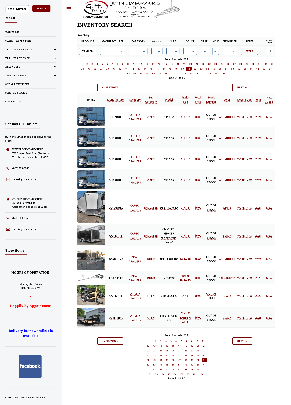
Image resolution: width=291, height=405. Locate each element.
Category (135, 99)
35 (88, 68)
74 (184, 73)
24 (215, 63)
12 (140, 63)
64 (270, 68)
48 (170, 68)
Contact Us (13, 101)
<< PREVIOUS (110, 87)
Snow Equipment (17, 84)
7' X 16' (185, 207)
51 (189, 68)
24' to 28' (185, 259)
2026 (258, 278)
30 (253, 63)
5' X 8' (185, 296)
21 (197, 63)
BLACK (227, 235)
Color (227, 99)
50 (182, 68)
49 (176, 68)
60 (245, 68)
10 (128, 63)
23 (209, 63)
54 (207, 68)
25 (222, 63)
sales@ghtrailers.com (24, 179)
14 (153, 63)
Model (169, 99)
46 (157, 68)
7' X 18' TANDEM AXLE (185, 318)
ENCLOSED (151, 207)
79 (216, 73)
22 (203, 63)
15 (159, 63)
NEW (269, 117)
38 (107, 68)
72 (172, 73)
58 (232, 68)
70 (159, 73)
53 (201, 68)
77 (203, 73)
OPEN (151, 117)
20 (190, 63)
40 (120, 68)
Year (258, 99)
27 (234, 63)
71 (166, 73)
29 (247, 63)
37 (101, 68)
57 (226, 68)
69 (153, 73)
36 (95, 68)
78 (209, 73)
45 (151, 68)
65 (128, 73)
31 (259, 63)
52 (195, 68)
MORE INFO (244, 117)
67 (141, 73)
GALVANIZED (227, 278)
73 (178, 73)
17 (172, 63)
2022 (258, 296)
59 (239, 68)
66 (134, 73)
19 (184, 63)
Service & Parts (16, 92)
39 (113, 68)
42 (132, 68)
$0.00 (198, 117)
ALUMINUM (227, 117)
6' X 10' (185, 117)
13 (147, 63)
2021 (258, 117)
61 (251, 68)
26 (228, 63)
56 (220, 68)
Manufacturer (116, 99)
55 (214, 68)
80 (224, 73)
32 (266, 63)
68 (147, 73)
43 (138, 68)
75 (191, 73)
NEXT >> (242, 87)
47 (164, 68)
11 (134, 63)
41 (126, 68)
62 (257, 68)
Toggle (69, 9)
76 (197, 73)
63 (264, 68)
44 (145, 68)
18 (178, 63)
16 (165, 63)
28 (240, 63)
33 (272, 63)
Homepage (12, 32)
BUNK (151, 259)
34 (82, 68)
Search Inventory (18, 40)
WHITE (227, 207)
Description (244, 99)
